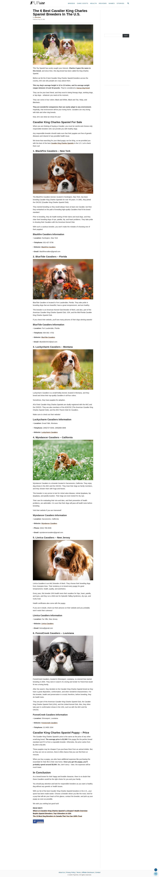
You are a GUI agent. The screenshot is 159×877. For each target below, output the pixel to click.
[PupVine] (45, 3)
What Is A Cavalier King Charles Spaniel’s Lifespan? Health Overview (60, 811)
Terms (79, 872)
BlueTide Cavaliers (48, 337)
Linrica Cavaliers (47, 623)
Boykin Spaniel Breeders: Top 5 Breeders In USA (52, 813)
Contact (97, 872)
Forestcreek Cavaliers (49, 723)
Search (126, 35)
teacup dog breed (83, 88)
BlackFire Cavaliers (48, 247)
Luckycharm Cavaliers (49, 432)
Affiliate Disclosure (88, 872)
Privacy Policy (70, 872)
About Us (62, 872)
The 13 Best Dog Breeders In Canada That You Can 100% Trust (57, 816)
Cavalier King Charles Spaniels (62, 143)
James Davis (38, 17)
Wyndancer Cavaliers (49, 523)
